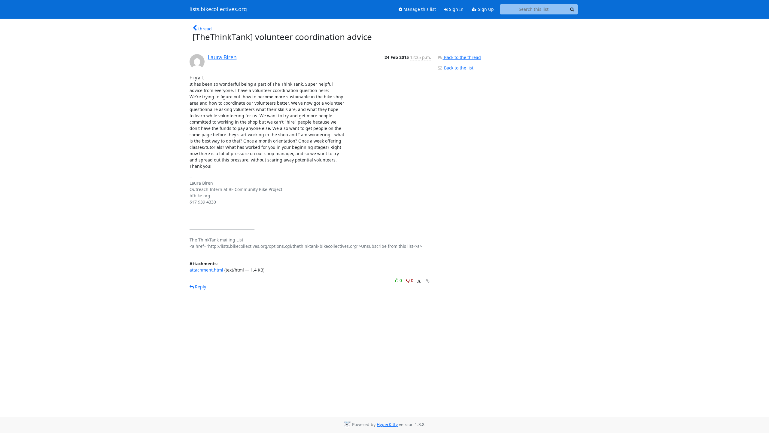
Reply (200, 287)
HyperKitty (387, 424)
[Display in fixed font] (419, 281)
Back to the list (458, 68)
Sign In (456, 9)
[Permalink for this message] (427, 281)
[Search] (572, 9)
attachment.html (206, 270)
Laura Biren (222, 57)
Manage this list (419, 9)
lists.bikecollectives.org (218, 9)
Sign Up (485, 9)
